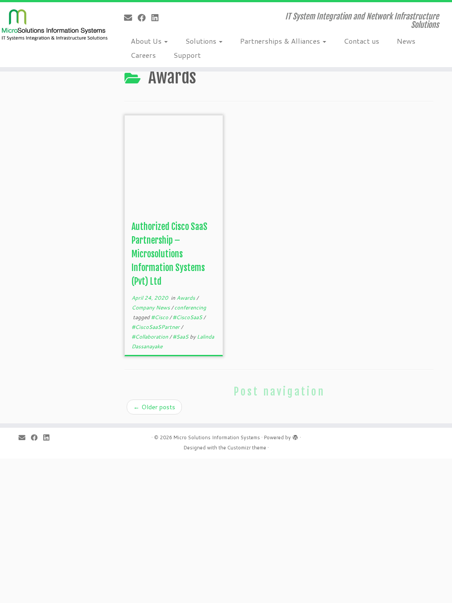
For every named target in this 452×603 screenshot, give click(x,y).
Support (187, 55)
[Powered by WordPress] (295, 436)
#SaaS (181, 336)
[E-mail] (131, 17)
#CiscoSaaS (188, 317)
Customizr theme (246, 447)
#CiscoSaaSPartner (156, 327)
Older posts (154, 407)
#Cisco (160, 317)
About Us (147, 41)
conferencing (190, 307)
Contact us (361, 41)
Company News (151, 307)
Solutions (201, 41)
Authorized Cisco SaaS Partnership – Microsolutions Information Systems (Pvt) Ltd (169, 254)
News (406, 41)
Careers (143, 55)
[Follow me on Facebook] (144, 17)
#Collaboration (151, 336)
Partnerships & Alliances (281, 41)
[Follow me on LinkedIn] (157, 17)
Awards (186, 298)
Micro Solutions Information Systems (216, 437)
